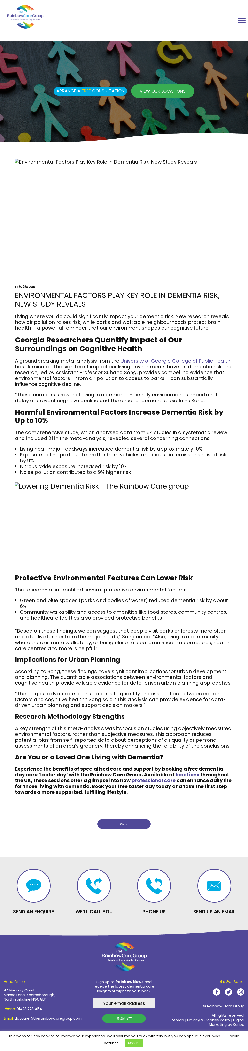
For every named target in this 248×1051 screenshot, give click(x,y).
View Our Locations (163, 91)
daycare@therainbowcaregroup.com (48, 1018)
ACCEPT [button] (134, 1043)
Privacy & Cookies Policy (208, 1019)
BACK (124, 824)
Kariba (238, 1024)
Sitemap (176, 1019)
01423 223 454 (29, 1008)
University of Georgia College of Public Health (175, 360)
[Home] (29, 15)
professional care (154, 780)
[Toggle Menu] (242, 20)
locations (187, 774)
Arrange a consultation (90, 91)
